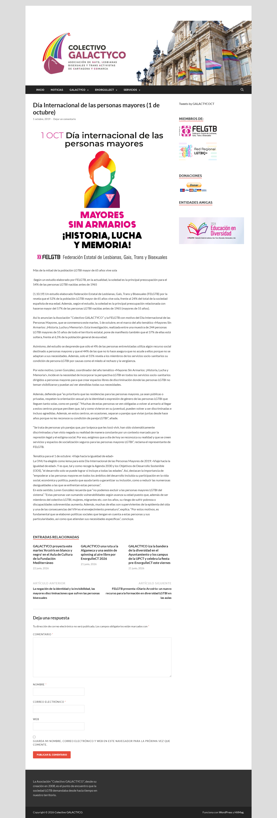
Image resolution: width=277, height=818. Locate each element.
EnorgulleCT (104, 89)
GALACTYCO (77, 89)
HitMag (239, 812)
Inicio (40, 89)
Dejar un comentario (64, 119)
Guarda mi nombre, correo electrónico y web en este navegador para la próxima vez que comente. (101, 743)
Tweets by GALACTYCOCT (196, 103)
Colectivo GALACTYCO (68, 812)
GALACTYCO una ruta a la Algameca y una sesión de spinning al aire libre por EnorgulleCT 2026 (99, 552)
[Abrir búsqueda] (242, 89)
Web (36, 719)
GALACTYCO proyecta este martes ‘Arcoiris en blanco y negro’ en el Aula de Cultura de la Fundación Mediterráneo (53, 554)
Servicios (130, 89)
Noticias (57, 89)
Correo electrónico (49, 701)
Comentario (43, 634)
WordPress (225, 812)
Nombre (40, 684)
